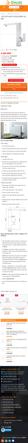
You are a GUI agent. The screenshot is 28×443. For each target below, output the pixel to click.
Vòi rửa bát (16, 13)
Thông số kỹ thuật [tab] (6, 106)
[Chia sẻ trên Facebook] (8, 50)
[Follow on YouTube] (10, 427)
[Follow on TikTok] (3, 427)
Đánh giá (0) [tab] (4, 109)
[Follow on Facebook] (2, 427)
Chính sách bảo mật (8, 399)
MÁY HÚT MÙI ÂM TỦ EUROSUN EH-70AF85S (21, 309)
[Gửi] (21, 7)
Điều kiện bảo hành (8, 402)
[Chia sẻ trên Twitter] (10, 50)
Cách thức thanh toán (8, 410)
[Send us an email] (8, 427)
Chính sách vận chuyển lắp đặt (11, 404)
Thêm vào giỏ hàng (15, 80)
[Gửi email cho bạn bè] (12, 50)
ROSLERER (13, 56)
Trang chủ (3, 13)
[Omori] (14, 2)
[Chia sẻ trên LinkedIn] (16, 50)
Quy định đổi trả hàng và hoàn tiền (12, 407)
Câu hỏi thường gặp (8, 412)
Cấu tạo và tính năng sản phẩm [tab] (9, 103)
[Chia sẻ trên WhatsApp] (6, 50)
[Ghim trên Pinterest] (14, 50)
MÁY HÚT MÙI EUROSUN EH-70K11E (7, 309)
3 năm (10, 58)
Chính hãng (10, 61)
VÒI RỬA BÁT (15, 98)
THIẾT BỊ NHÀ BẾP (7, 98)
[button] (4, 7)
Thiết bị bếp (10, 13)
